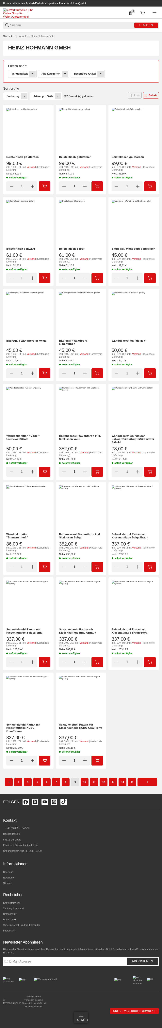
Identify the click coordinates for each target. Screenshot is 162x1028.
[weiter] (147, 782)
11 (94, 782)
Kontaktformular (11, 903)
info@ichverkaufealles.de (24, 845)
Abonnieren (142, 961)
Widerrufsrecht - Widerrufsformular (21, 925)
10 (84, 782)
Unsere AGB (9, 919)
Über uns (8, 872)
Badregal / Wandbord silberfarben (73, 342)
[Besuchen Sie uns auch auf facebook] (26, 802)
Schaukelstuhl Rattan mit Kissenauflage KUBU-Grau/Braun (23, 728)
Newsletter (9, 877)
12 (103, 782)
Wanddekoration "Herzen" (129, 340)
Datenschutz (10, 914)
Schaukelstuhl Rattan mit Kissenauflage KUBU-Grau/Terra (80, 726)
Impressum (9, 930)
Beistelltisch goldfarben (22, 156)
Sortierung (13, 96)
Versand (31, 167)
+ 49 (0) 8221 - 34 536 (17, 828)
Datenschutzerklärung (58, 949)
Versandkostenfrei (33, 1006)
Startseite (8, 36)
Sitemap (7, 883)
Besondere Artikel (85, 73)
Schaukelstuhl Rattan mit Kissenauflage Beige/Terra (24, 631)
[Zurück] (9, 782)
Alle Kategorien (50, 73)
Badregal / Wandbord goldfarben (133, 248)
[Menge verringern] (11, 186)
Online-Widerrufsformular (134, 1011)
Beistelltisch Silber (71, 248)
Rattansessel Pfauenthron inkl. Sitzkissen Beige (80, 536)
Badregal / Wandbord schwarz (26, 340)
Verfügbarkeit (19, 73)
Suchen (146, 25)
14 (122, 782)
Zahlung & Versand (13, 908)
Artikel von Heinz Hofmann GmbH (37, 36)
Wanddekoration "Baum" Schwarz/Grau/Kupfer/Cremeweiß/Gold (133, 439)
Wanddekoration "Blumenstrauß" (17, 536)
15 (132, 782)
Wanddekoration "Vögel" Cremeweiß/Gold (23, 437)
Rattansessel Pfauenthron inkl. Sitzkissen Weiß (80, 437)
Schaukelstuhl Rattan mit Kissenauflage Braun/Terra (129, 631)
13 (113, 782)
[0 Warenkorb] (142, 13)
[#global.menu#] (154, 13)
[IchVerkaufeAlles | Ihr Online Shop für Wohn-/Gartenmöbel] (18, 13)
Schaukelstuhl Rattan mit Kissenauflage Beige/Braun (130, 536)
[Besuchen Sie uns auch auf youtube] (44, 802)
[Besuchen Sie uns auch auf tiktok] (63, 802)
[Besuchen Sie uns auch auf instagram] (54, 802)
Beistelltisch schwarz (20, 248)
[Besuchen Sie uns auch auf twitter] (35, 802)
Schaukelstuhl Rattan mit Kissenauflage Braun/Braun (77, 631)
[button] (135, 95)
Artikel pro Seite (43, 96)
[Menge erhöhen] (32, 186)
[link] (81, 71)
